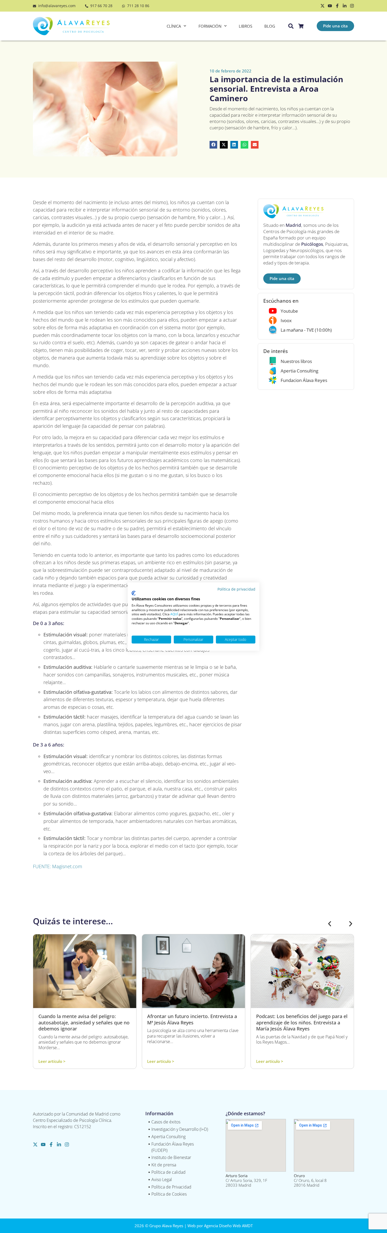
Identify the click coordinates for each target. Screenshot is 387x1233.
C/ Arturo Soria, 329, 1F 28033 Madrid (246, 1180)
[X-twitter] (322, 6)
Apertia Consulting (299, 371)
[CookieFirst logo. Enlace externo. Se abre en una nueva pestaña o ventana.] (134, 593)
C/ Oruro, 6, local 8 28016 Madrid (310, 1180)
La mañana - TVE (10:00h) (306, 330)
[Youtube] (330, 6)
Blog (269, 26)
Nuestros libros (296, 361)
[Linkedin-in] (345, 6)
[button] (213, 145)
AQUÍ (174, 614)
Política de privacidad (236, 589)
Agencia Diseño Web (222, 1225)
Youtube (289, 311)
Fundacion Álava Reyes (304, 380)
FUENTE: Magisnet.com (57, 866)
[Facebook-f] (337, 6)
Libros (245, 26)
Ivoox (286, 320)
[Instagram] (352, 6)
